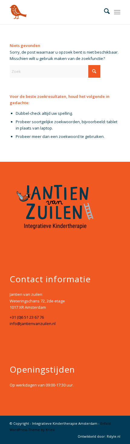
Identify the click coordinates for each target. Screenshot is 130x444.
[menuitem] (104, 12)
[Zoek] (104, 12)
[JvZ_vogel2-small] (54, 12)
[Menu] (117, 12)
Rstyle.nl (113, 436)
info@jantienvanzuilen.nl (33, 323)
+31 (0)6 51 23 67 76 (27, 317)
